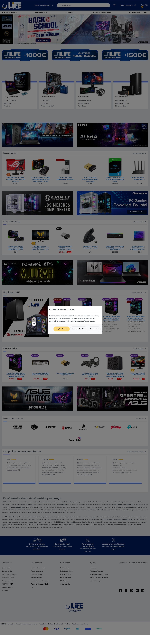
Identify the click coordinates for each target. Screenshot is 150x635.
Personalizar (94, 329)
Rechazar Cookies (78, 329)
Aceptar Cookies (61, 329)
